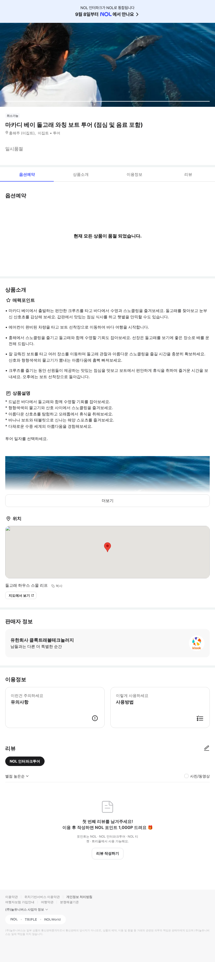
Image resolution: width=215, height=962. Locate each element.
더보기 (108, 500)
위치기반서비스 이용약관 (42, 897)
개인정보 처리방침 (79, 897)
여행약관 (47, 902)
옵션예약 (27, 174)
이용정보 (134, 174)
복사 (59, 586)
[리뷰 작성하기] (206, 748)
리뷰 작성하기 (107, 853)
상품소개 (81, 174)
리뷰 (188, 174)
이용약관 (11, 897)
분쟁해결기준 (69, 902)
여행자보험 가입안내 (19, 902)
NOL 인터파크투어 (25, 761)
